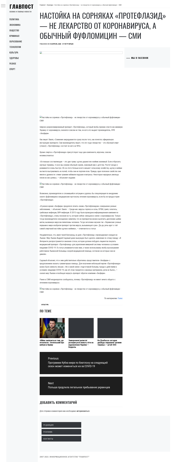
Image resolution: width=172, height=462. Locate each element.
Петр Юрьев (68, 44)
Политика (14, 19)
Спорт (12, 69)
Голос (120, 298)
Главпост (21, 6)
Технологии (15, 46)
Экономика (15, 24)
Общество (14, 30)
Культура (13, 52)
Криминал (14, 35)
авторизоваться (83, 411)
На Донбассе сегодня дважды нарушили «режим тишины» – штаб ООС (109, 342)
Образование (15, 41)
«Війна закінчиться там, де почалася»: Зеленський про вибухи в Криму (52, 342)
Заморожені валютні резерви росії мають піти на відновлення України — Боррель (80, 343)
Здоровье (14, 58)
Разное (12, 63)
